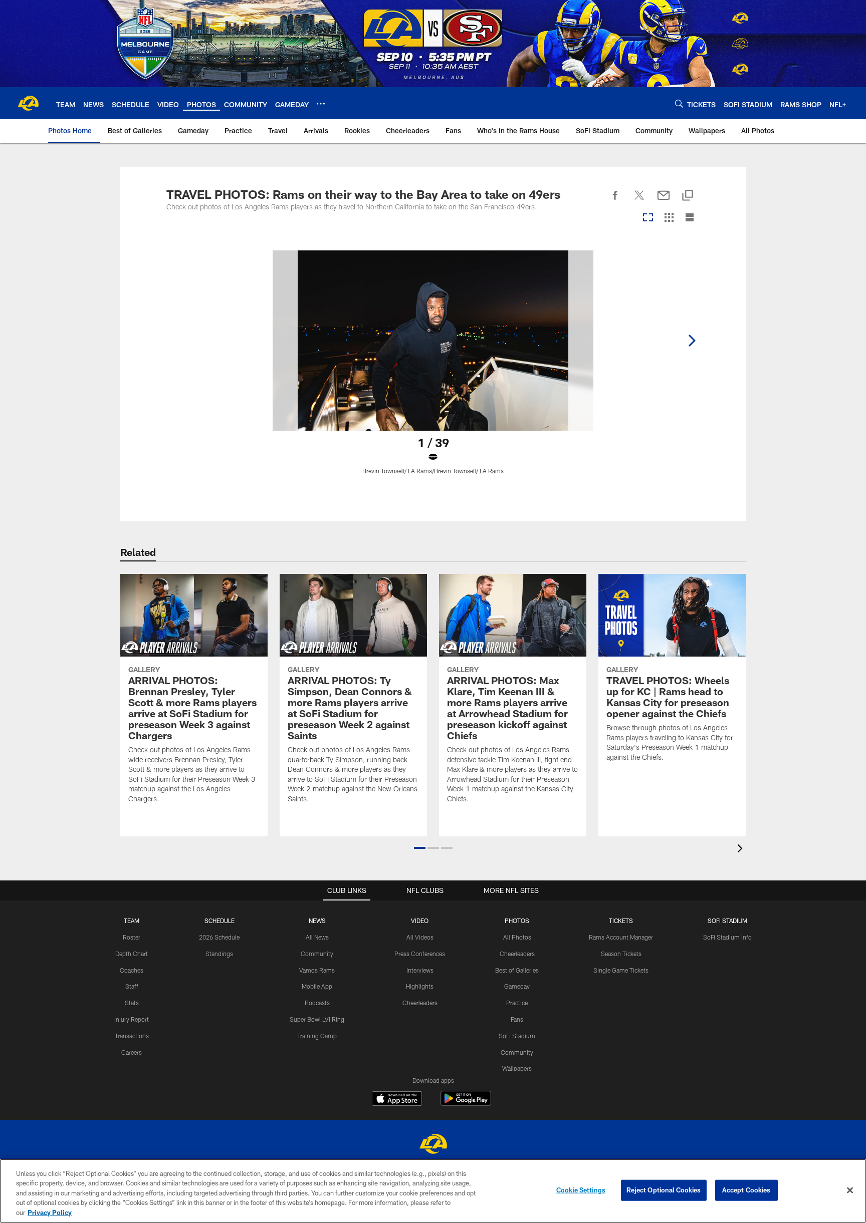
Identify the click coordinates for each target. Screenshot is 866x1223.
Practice (517, 1002)
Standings (219, 953)
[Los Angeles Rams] (433, 1145)
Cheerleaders (420, 1002)
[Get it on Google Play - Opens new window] (465, 1103)
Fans (517, 1019)
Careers (131, 1052)
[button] (419, 847)
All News (317, 937)
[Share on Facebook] (615, 200)
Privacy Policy (50, 1212)
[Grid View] (669, 218)
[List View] (690, 218)
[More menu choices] (321, 104)
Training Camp (317, 1035)
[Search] (679, 103)
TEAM (131, 920)
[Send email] (664, 200)
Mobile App (317, 986)
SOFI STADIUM (727, 920)
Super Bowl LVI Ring (317, 1019)
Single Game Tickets (620, 970)
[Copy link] (688, 196)
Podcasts (317, 1002)
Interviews (420, 970)
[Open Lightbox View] (433, 368)
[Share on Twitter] (639, 200)
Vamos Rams (317, 970)
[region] (433, 1191)
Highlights (420, 986)
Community (317, 953)
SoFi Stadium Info (727, 937)
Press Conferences (419, 953)
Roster (131, 937)
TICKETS (621, 920)
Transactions (132, 1035)
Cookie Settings (580, 1190)
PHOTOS (517, 920)
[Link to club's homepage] (28, 103)
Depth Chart (131, 953)
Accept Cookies (746, 1190)
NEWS (317, 920)
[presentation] (742, 849)
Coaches (131, 970)
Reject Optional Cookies (663, 1190)
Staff (131, 986)
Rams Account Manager (621, 937)
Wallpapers (517, 1068)
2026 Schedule (219, 937)
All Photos (517, 937)
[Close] (850, 1190)
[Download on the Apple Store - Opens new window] (396, 1099)
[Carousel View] (648, 218)
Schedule (219, 920)
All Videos (420, 937)
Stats (132, 1002)
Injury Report (131, 1019)
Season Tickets (621, 953)
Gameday (517, 986)
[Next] (692, 341)
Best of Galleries (517, 970)
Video (419, 920)
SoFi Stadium (517, 1035)
